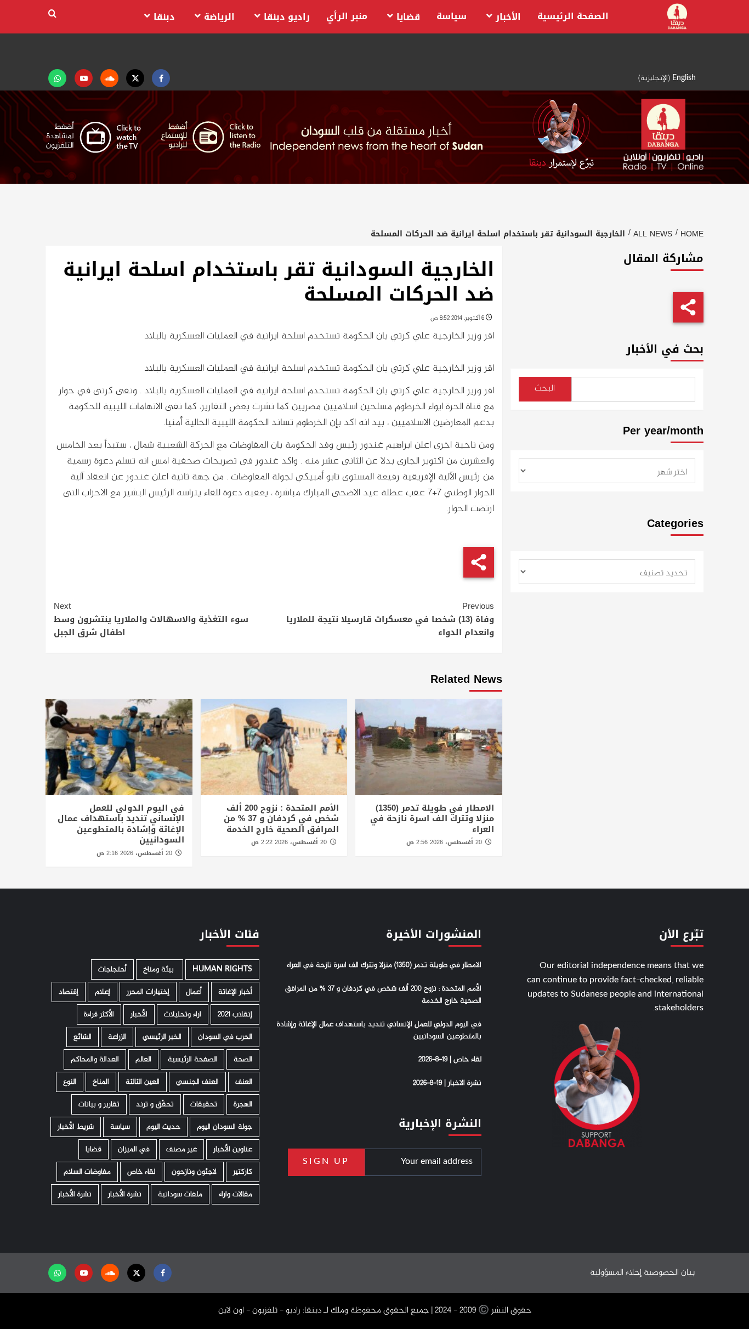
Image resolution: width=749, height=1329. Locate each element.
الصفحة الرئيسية (573, 16)
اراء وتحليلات (182, 1014)
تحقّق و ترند (155, 1104)
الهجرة (243, 1104)
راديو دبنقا (287, 16)
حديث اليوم (163, 1127)
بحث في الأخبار (664, 349)
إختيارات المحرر (148, 992)
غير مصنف (181, 1149)
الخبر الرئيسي (162, 1037)
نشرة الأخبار (124, 1194)
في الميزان (134, 1149)
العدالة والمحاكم (95, 1059)
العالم (143, 1059)
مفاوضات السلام (87, 1172)
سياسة (451, 16)
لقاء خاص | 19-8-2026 (449, 1060)
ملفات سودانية (180, 1194)
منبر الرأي (346, 16)
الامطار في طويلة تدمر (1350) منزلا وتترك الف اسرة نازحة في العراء (432, 818)
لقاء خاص (141, 1172)
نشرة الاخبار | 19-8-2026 (447, 1083)
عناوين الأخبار (232, 1149)
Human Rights (222, 969)
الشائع (82, 1037)
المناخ (101, 1082)
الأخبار (508, 16)
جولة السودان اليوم (224, 1127)
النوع (69, 1082)
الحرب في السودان (225, 1037)
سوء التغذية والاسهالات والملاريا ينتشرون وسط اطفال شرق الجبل (151, 619)
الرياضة (219, 16)
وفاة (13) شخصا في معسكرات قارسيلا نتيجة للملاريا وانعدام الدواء (389, 619)
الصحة (243, 1059)
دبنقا (164, 16)
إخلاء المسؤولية (616, 1272)
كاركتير (242, 1172)
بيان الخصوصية (669, 1272)
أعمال (194, 992)
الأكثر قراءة (99, 1014)
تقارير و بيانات (99, 1104)
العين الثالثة (143, 1082)
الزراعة (117, 1037)
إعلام (102, 992)
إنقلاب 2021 (235, 1014)
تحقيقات (203, 1104)
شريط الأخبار (76, 1127)
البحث (545, 388)
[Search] (52, 14)
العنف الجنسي (197, 1082)
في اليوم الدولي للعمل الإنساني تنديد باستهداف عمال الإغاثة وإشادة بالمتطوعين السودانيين (121, 824)
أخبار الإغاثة (235, 992)
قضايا (408, 16)
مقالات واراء (235, 1194)
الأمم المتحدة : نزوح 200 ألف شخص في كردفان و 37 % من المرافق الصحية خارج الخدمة (281, 818)
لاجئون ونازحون (194, 1172)
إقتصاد (68, 992)
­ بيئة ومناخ (159, 969)
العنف (243, 1082)
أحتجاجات (112, 969)
